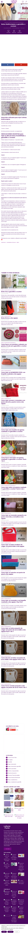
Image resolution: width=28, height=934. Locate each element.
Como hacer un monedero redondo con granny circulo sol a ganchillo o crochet (14, 345)
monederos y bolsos (11, 242)
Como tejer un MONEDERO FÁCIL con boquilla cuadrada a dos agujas (13, 373)
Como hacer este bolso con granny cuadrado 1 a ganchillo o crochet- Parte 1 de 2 (13, 459)
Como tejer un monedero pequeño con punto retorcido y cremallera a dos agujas (13, 516)
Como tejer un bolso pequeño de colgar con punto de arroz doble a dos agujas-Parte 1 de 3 (13, 629)
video (18, 242)
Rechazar (10, 931)
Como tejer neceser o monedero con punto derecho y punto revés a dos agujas (13, 402)
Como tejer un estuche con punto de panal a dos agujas (13, 573)
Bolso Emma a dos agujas (9, 318)
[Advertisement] (14, 49)
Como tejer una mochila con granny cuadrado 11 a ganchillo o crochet (12, 430)
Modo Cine (14, 32)
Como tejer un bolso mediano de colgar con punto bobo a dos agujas (12, 545)
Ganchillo (6, 22)
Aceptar (4, 931)
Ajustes (16, 931)
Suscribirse (19, 32)
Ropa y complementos (6, 316)
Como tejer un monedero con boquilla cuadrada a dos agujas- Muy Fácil (13, 601)
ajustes (11, 929)
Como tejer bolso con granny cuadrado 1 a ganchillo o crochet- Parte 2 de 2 (13, 488)
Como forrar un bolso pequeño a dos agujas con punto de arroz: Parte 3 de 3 (14, 686)
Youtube (8, 848)
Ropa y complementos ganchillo (16, 22)
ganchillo (3, 242)
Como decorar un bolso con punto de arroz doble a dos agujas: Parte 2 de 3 (13, 658)
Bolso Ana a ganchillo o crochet (11, 291)
